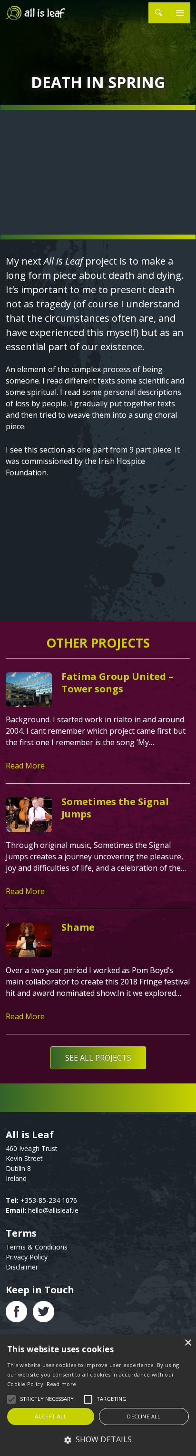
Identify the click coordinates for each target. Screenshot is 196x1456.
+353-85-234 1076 (48, 1200)
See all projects (98, 1058)
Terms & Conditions (37, 1246)
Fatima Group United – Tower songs (117, 682)
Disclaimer (22, 1266)
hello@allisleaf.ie (53, 1210)
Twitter (43, 1311)
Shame (78, 927)
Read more (62, 1383)
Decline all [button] (143, 1416)
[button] (98, 1439)
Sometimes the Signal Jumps (115, 807)
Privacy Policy (27, 1256)
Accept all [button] (51, 1416)
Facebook (16, 1311)
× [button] (187, 1343)
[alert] (98, 1395)
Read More (25, 765)
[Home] (38, 13)
